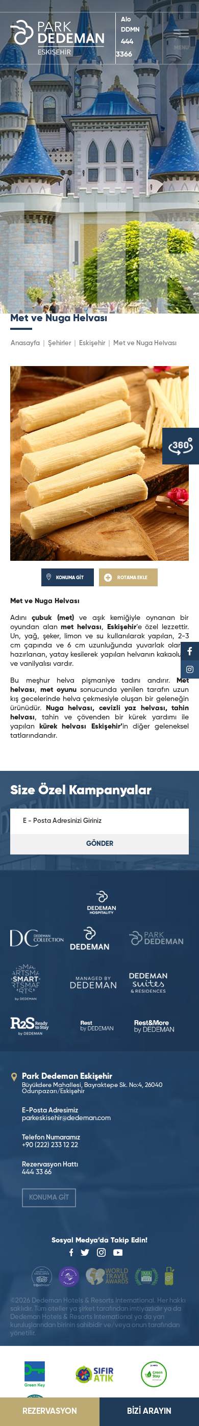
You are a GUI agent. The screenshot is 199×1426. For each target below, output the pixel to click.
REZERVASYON (49, 1412)
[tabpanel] (99, 157)
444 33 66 (37, 1172)
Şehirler (59, 343)
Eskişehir (92, 343)
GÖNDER (99, 844)
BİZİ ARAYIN (149, 1412)
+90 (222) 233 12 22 (50, 1145)
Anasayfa (25, 343)
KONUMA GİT (49, 1198)
